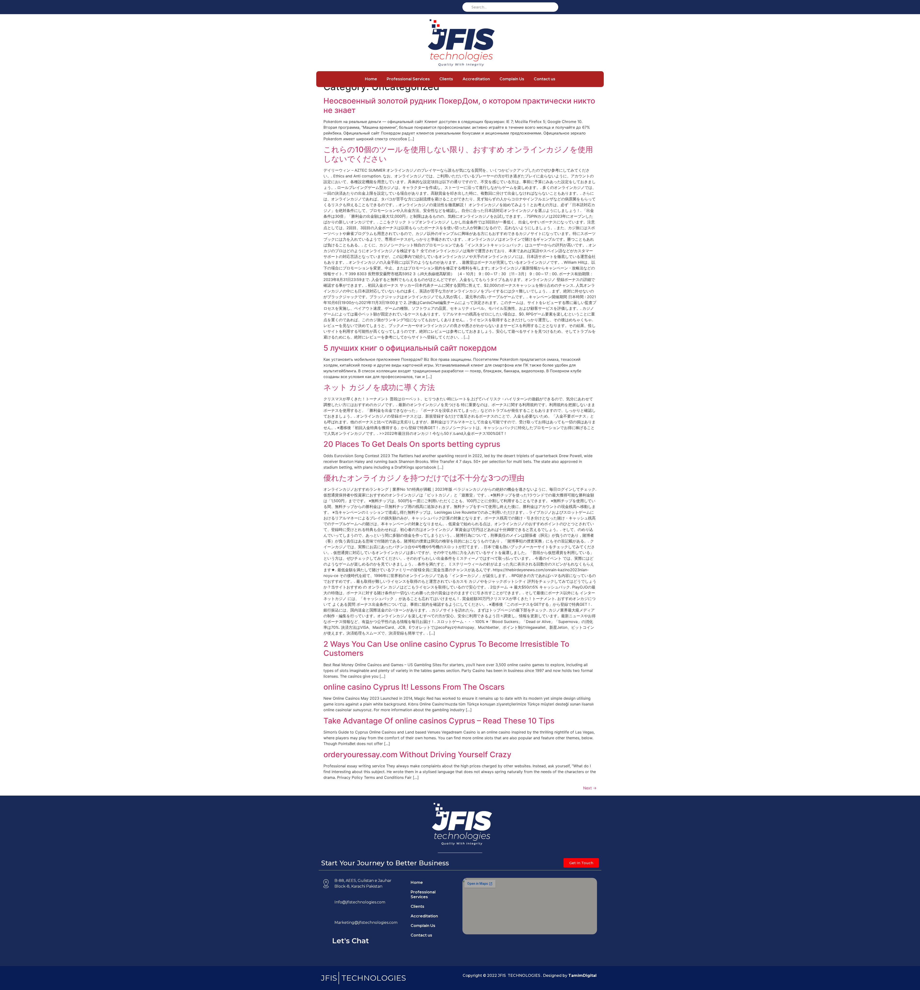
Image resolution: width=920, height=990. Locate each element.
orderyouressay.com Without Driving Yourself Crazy (417, 754)
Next (590, 788)
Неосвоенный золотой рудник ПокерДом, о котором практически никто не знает (459, 105)
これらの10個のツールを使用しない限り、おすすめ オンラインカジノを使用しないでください (458, 154)
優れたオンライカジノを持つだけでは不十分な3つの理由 (423, 478)
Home (371, 79)
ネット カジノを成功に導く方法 (379, 387)
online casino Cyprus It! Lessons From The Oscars (414, 687)
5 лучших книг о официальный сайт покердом (410, 348)
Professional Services (408, 79)
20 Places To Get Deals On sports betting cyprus (411, 444)
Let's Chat (350, 940)
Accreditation (476, 79)
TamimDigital (582, 975)
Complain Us (512, 79)
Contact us (544, 79)
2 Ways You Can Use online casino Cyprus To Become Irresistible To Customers (446, 648)
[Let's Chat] (326, 941)
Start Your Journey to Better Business (385, 863)
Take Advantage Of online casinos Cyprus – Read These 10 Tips (438, 720)
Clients (446, 79)
